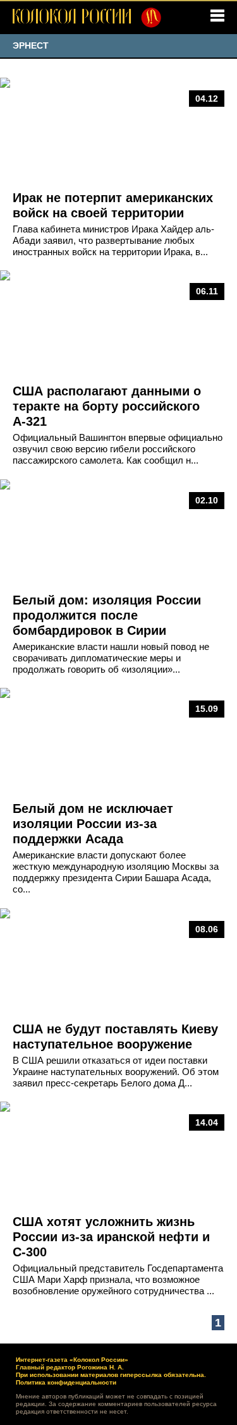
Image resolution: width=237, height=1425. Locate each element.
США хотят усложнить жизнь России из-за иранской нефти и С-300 (111, 1237)
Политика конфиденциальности (66, 1382)
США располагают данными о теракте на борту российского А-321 (107, 406)
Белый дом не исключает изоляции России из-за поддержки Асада (93, 824)
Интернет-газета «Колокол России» (72, 1359)
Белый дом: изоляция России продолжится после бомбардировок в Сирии (107, 615)
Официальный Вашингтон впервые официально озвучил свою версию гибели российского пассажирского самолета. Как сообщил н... (117, 449)
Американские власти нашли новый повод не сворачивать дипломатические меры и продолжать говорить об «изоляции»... (111, 658)
